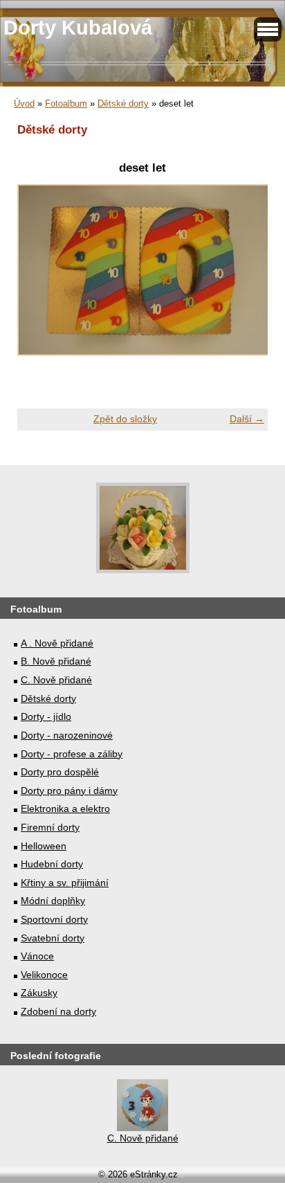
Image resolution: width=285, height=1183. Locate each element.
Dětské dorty (123, 103)
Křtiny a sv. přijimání (65, 882)
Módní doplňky (53, 900)
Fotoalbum (66, 103)
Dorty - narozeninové (67, 735)
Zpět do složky (125, 418)
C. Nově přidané (56, 679)
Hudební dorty (52, 863)
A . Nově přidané (57, 643)
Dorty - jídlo (46, 716)
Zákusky (39, 992)
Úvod (24, 103)
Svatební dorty (52, 937)
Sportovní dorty (54, 919)
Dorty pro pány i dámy (69, 790)
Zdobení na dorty (58, 1011)
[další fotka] (245, 277)
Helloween (43, 845)
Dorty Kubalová (77, 28)
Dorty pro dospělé (60, 771)
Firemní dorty (50, 827)
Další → (247, 418)
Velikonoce (44, 974)
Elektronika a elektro (65, 808)
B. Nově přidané (56, 661)
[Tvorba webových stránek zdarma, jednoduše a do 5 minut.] (182, 1176)
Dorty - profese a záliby (71, 753)
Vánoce (37, 955)
